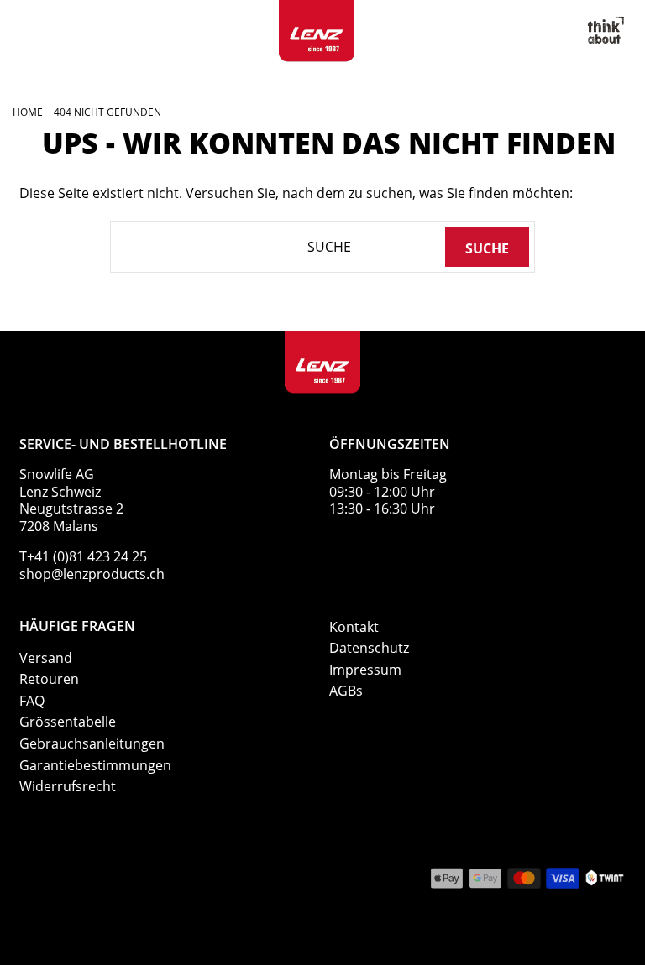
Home (28, 112)
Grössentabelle (67, 721)
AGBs (346, 690)
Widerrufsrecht (67, 786)
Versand (45, 658)
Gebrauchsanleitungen (92, 743)
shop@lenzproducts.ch (92, 574)
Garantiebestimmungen (95, 765)
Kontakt (354, 627)
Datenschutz (369, 648)
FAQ (32, 700)
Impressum (365, 669)
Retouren (49, 679)
